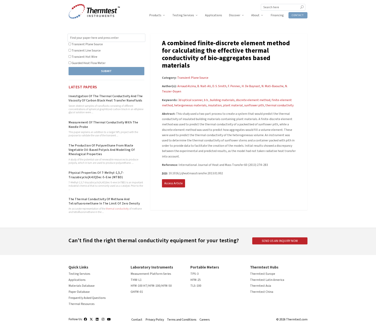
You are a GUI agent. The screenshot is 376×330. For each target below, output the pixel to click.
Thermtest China (261, 292)
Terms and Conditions (181, 319)
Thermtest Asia (260, 286)
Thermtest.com (296, 319)
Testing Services (183, 15)
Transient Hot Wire (84, 57)
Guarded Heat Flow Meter (89, 63)
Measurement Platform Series (151, 274)
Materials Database (82, 286)
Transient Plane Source (87, 44)
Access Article (173, 183)
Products (155, 15)
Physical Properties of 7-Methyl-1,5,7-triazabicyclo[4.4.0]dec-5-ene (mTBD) (96, 175)
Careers (205, 319)
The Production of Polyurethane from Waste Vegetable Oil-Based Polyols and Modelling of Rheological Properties (102, 149)
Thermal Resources (82, 304)
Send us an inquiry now (280, 241)
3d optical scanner (190, 100)
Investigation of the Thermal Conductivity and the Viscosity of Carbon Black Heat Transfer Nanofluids (106, 98)
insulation (215, 105)
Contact (298, 15)
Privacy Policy (155, 319)
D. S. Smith (219, 86)
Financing (277, 15)
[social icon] (85, 321)
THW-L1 (136, 280)
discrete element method (253, 100)
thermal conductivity (117, 209)
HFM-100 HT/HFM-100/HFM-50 (151, 286)
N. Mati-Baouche (272, 86)
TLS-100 (195, 286)
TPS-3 (194, 274)
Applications (213, 15)
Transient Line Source (86, 50)
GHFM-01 (137, 292)
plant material (233, 105)
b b (206, 100)
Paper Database (79, 292)
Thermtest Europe (262, 274)
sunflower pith (254, 105)
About (255, 15)
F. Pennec (234, 86)
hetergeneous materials (190, 105)
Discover (234, 15)
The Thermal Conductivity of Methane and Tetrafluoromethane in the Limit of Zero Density (104, 201)
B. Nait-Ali (204, 86)
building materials (222, 100)
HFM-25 (195, 280)
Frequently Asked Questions (87, 298)
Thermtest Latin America (267, 280)
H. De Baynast (251, 86)
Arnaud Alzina (186, 86)
